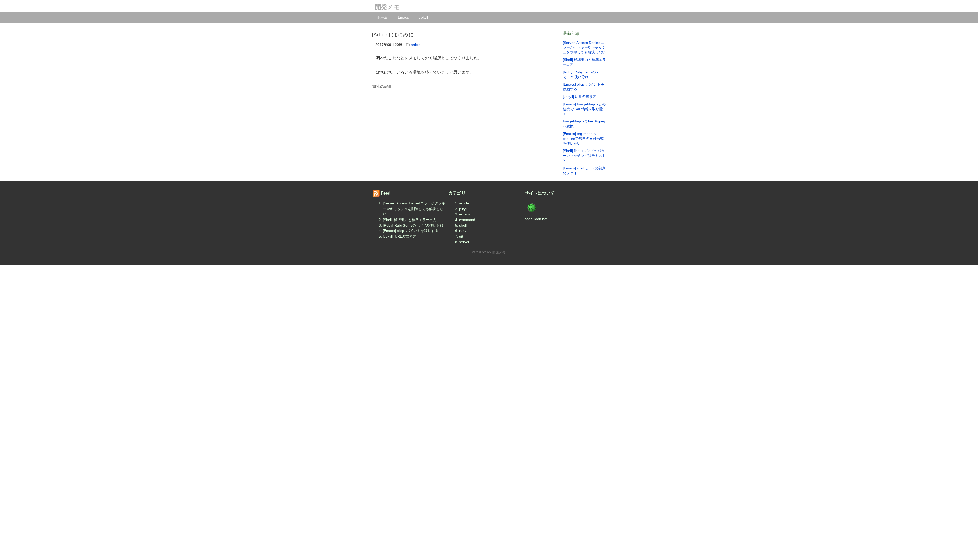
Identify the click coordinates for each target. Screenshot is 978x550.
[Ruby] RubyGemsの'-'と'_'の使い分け (413, 225)
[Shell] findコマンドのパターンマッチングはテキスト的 (584, 155)
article (415, 45)
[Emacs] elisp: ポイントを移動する (410, 231)
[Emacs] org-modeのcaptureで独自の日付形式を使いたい (583, 138)
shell (463, 225)
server (464, 242)
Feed (385, 193)
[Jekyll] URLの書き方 (579, 96)
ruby (462, 231)
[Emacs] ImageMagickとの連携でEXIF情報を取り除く (584, 109)
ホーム (382, 17)
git (461, 236)
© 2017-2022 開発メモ (489, 252)
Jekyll (423, 17)
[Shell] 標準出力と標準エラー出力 (410, 220)
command (467, 220)
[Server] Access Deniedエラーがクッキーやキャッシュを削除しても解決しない (584, 47)
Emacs (403, 17)
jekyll (463, 209)
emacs (464, 214)
